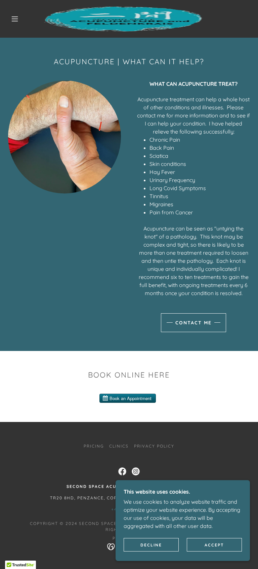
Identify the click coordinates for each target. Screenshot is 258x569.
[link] (124, 18)
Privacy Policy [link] (154, 446)
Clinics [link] (119, 446)
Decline (151, 544)
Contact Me (193, 323)
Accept (214, 544)
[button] (15, 19)
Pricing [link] (94, 446)
